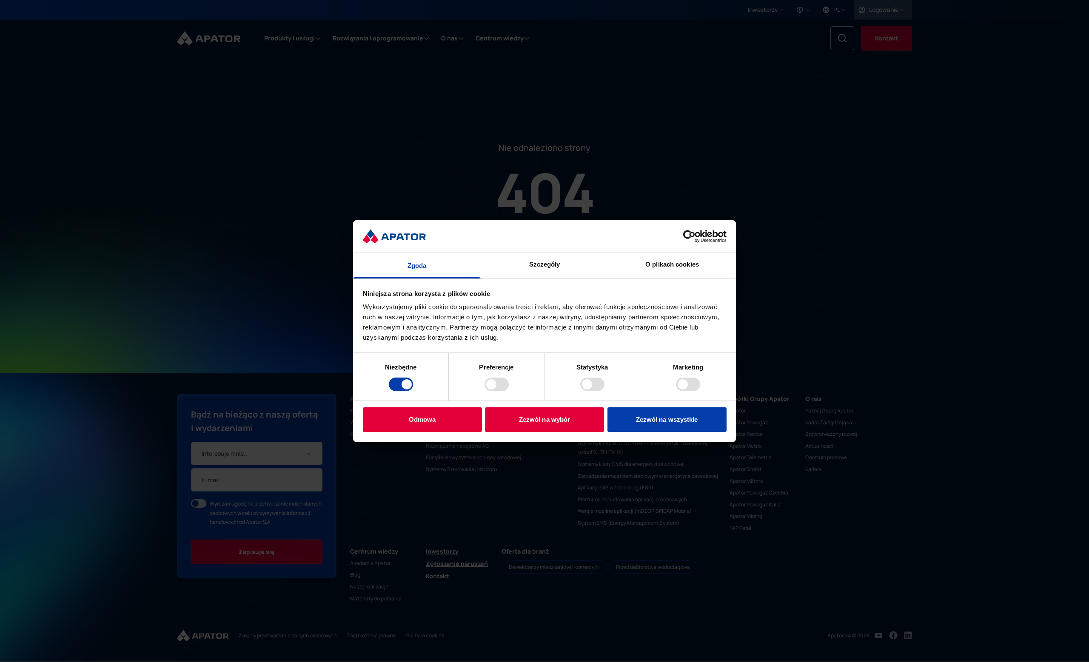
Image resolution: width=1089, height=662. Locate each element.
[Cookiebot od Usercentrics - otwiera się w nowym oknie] (689, 236)
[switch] (497, 384)
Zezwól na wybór (544, 419)
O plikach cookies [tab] (672, 264)
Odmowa (422, 419)
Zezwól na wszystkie (667, 419)
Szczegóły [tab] (544, 264)
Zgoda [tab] (417, 265)
